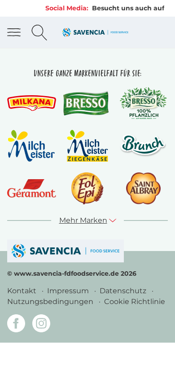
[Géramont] (31, 188)
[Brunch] (143, 145)
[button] (87, 220)
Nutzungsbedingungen (51, 301)
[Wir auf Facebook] (16, 324)
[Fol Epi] (87, 188)
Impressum (69, 290)
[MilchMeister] (31, 146)
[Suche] (39, 32)
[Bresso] (87, 103)
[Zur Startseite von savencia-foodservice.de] (95, 32)
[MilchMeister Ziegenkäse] (87, 146)
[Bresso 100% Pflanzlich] (143, 103)
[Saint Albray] (143, 188)
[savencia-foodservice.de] (65, 251)
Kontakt (22, 290)
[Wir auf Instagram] (41, 324)
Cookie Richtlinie (134, 301)
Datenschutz (124, 290)
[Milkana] (31, 103)
